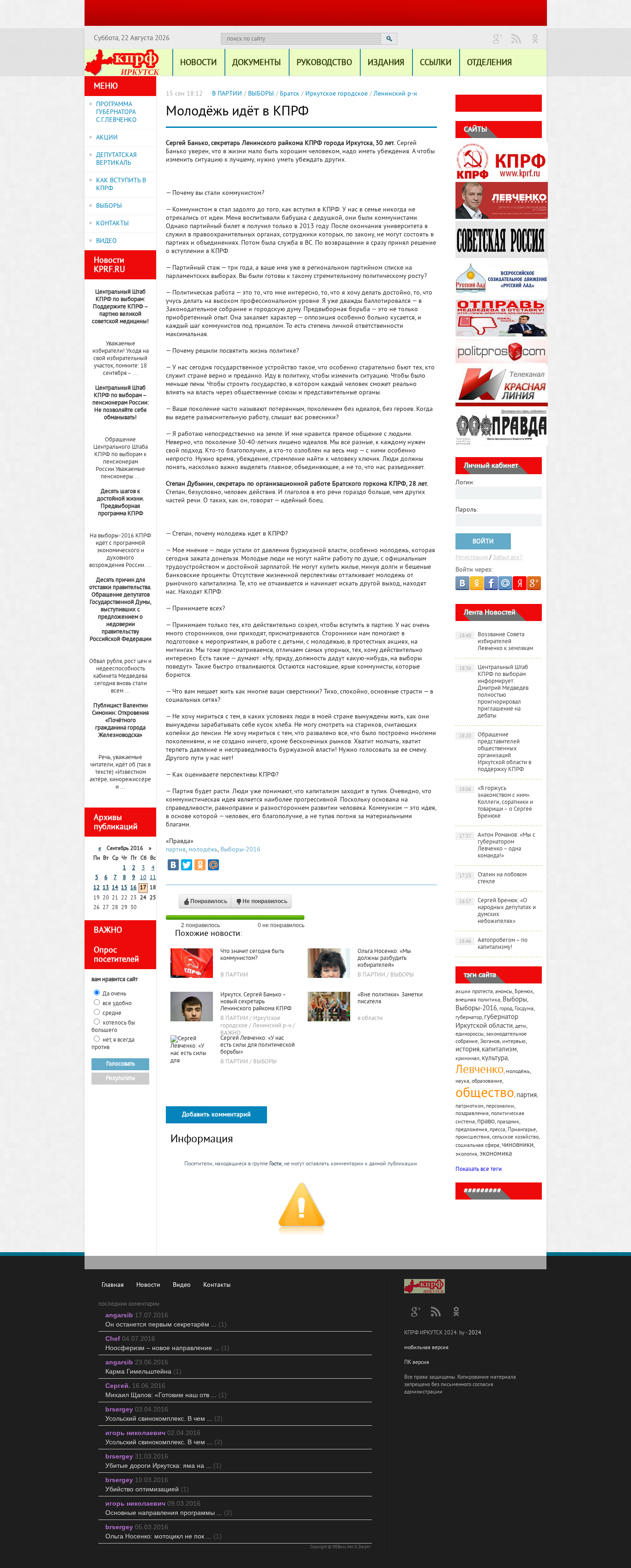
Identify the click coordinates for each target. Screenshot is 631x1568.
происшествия (472, 1137)
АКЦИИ (107, 138)
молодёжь (203, 850)
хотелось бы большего (113, 1026)
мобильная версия (426, 1348)
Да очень (114, 994)
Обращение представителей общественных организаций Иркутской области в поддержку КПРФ (495, 752)
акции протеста (474, 992)
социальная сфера (477, 1145)
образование (487, 1081)
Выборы (515, 999)
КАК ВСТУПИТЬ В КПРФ (121, 185)
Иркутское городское (336, 94)
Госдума (524, 1009)
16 (133, 888)
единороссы (469, 1034)
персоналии (500, 1106)
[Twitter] (186, 864)
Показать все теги (478, 1169)
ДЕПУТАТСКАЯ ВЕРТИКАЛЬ (116, 159)
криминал (467, 1058)
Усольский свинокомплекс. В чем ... (164, 1418)
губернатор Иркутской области (486, 1022)
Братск (289, 94)
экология (466, 1154)
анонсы (503, 992)
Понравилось (208, 901)
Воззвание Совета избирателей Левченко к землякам (496, 641)
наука (462, 1081)
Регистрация (471, 557)
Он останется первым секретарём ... (166, 1324)
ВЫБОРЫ (109, 206)
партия (176, 850)
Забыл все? (507, 557)
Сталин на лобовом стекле (493, 878)
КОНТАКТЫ (112, 224)
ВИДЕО (106, 241)
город (505, 1009)
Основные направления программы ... (168, 1512)
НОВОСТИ (198, 63)
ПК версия (416, 1362)
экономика (495, 1154)
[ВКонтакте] (173, 864)
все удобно (117, 1003)
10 (143, 877)
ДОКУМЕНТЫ (256, 63)
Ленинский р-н (395, 94)
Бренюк (524, 992)
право (486, 1121)
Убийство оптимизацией (147, 1489)
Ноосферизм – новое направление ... (167, 1347)
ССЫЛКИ (435, 63)
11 (153, 877)
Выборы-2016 (240, 850)
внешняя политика (477, 1000)
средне (112, 1013)
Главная (113, 1285)
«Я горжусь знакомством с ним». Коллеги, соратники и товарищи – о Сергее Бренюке (496, 802)
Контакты (217, 1285)
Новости (148, 1285)
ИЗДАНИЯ (386, 63)
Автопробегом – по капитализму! (493, 944)
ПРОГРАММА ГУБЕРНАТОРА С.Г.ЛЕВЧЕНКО (116, 112)
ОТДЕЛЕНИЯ (489, 63)
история (467, 1049)
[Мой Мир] (213, 864)
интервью (514, 1041)
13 (106, 888)
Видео (182, 1285)
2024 (474, 1333)
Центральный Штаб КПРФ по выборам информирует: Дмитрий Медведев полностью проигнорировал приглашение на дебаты (494, 692)
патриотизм (469, 1106)
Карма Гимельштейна (143, 1371)
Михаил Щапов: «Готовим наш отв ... (166, 1395)
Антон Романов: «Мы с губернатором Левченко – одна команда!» (497, 846)
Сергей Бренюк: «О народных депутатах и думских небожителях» (497, 911)
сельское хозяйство (515, 1137)
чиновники (518, 1145)
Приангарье (522, 1130)
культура (495, 1058)
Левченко (479, 1070)
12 (96, 888)
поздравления (472, 1113)
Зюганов (490, 1041)
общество (484, 1094)
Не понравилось (265, 901)
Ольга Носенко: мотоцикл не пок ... (163, 1536)
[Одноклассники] (200, 864)
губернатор (468, 1017)
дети (520, 1026)
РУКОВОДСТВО (324, 63)
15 (124, 888)
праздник (508, 1122)
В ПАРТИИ (227, 94)
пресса (497, 1130)
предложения (471, 1130)
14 (115, 888)
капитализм (499, 1049)
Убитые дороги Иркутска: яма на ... (163, 1465)
